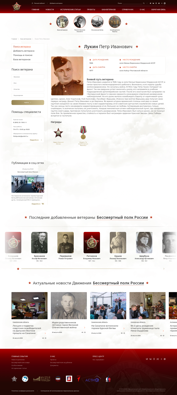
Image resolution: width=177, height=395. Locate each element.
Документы (54, 365)
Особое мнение (16, 365)
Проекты (91, 10)
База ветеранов (109, 10)
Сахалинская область (21, 322)
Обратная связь (158, 10)
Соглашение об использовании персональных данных (60, 391)
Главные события (19, 356)
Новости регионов (17, 360)
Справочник (127, 10)
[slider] (18, 268)
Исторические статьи (70, 10)
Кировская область (138, 322)
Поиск (120, 3)
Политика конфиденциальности (22, 391)
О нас (52, 356)
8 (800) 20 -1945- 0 (19, 122)
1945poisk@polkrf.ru (20, 136)
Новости (50, 10)
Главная (35, 10)
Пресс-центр (98, 356)
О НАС (142, 10)
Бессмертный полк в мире (20, 362)
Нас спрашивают (98, 360)
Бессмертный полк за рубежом (61, 362)
